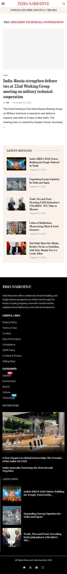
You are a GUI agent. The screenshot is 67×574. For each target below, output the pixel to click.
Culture (6, 392)
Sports (6, 387)
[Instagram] (30, 567)
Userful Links (11, 315)
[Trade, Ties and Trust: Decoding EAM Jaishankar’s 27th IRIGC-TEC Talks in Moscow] (16, 204)
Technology (8, 398)
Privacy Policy (9, 322)
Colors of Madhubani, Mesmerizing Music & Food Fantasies (43, 226)
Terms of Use (9, 328)
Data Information (11, 339)
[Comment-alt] (42, 567)
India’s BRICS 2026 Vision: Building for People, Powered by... (44, 493)
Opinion (6, 376)
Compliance (8, 345)
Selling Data (8, 361)
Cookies (6, 333)
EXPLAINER (27, 10)
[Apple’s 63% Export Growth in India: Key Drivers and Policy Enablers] (33, 432)
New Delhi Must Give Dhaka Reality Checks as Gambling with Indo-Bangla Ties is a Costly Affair (44, 248)
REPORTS (39, 10)
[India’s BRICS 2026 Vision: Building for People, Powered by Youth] (16, 163)
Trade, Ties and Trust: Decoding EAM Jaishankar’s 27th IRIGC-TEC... (42, 537)
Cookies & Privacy (11, 356)
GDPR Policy (8, 350)
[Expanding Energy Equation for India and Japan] (16, 184)
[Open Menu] (3, 3)
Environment (9, 381)
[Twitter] (24, 567)
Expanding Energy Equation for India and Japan (44, 181)
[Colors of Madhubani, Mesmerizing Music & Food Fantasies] (16, 227)
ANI (7, 103)
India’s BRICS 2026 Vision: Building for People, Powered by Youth (44, 162)
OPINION (15, 10)
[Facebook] (36, 567)
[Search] (63, 4)
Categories (9, 369)
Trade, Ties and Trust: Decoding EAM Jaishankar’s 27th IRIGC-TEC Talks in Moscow (44, 204)
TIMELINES (51, 10)
